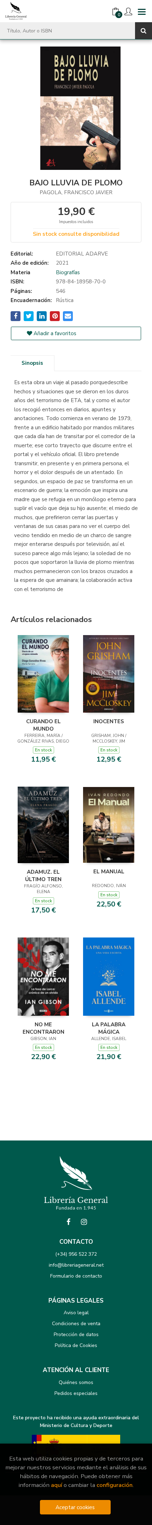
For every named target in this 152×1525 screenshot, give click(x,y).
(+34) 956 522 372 (76, 1254)
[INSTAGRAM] (83, 1222)
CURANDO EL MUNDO (43, 725)
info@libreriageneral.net (76, 1265)
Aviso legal (76, 1312)
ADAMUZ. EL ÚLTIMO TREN (43, 875)
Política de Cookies (76, 1345)
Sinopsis (32, 363)
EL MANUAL (108, 871)
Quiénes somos (76, 1382)
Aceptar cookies (75, 1507)
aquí (56, 1485)
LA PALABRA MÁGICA (108, 1028)
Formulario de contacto (76, 1276)
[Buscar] (143, 30)
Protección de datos (76, 1334)
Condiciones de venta (76, 1323)
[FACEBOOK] (68, 1222)
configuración (115, 1485)
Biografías (68, 272)
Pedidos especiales (76, 1393)
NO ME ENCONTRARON (43, 1028)
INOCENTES (108, 721)
